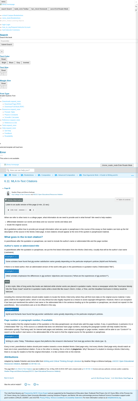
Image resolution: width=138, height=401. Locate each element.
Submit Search (6, 44)
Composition (46, 175)
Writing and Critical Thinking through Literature (62, 361)
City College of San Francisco (21, 194)
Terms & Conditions (58, 398)
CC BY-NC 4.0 (34, 364)
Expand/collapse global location (132, 174)
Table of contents (124, 199)
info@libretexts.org (114, 398)
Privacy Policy (45, 398)
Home (14, 175)
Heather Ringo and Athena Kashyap (16, 371)
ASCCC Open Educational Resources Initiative (48, 194)
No (38, 384)
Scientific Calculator (12, 117)
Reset (3, 59)
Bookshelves (29, 175)
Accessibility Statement (73, 398)
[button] (8, 133)
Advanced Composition (66, 175)
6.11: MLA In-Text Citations (23, 369)
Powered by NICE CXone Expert (36, 393)
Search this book (6, 37)
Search (8, 170)
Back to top (8, 378)
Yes (29, 384)
